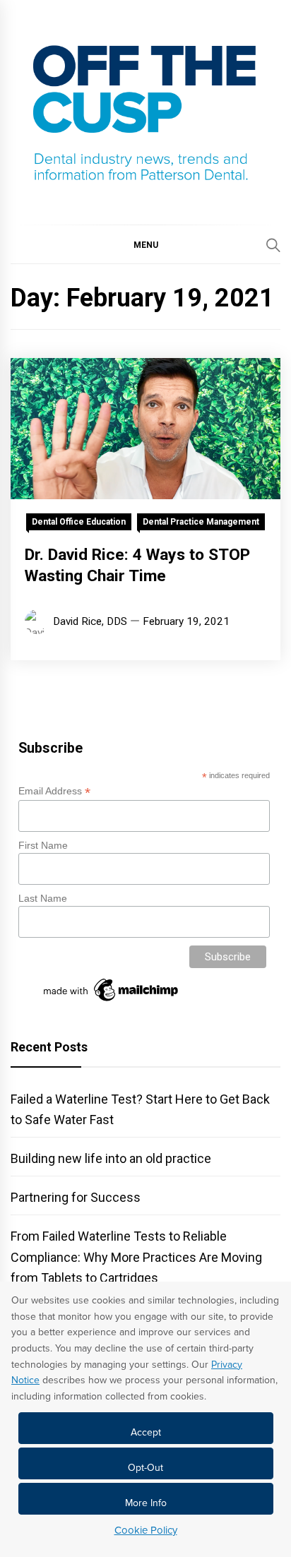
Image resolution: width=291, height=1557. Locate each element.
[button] (145, 244)
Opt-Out (145, 1468)
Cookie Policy (145, 1530)
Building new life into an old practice (111, 1158)
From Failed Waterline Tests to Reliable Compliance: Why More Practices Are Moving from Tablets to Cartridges (136, 1256)
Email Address (54, 791)
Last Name (42, 898)
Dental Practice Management (201, 522)
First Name (43, 845)
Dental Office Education (79, 522)
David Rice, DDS (90, 621)
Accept (146, 1432)
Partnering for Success (76, 1197)
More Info (146, 1503)
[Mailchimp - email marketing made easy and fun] (111, 1001)
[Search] (273, 245)
